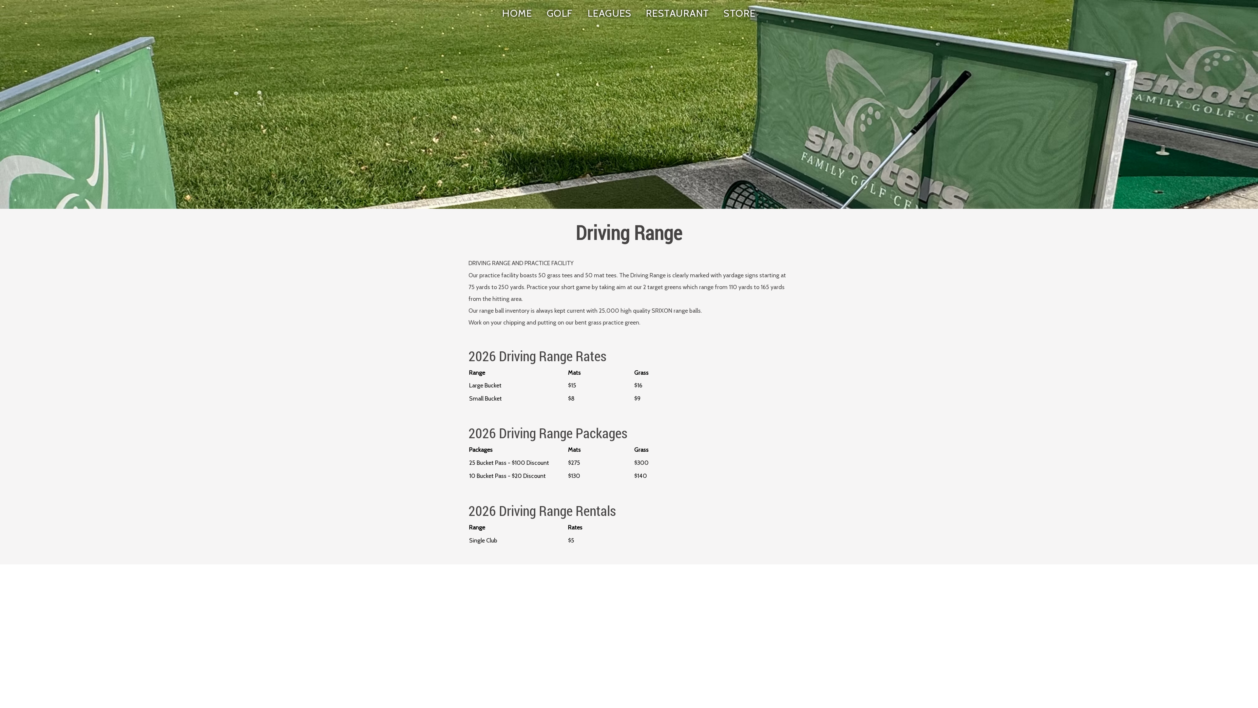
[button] (560, 13)
